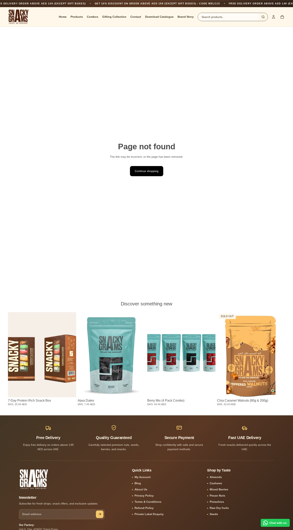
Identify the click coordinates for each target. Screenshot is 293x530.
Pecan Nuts (217, 495)
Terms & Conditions (148, 501)
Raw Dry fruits (219, 508)
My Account (143, 477)
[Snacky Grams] (34, 479)
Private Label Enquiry (149, 514)
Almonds (216, 477)
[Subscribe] (99, 514)
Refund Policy (144, 508)
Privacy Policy (144, 495)
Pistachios (217, 501)
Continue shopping (146, 171)
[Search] (263, 17)
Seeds (214, 514)
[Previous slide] (153, 354)
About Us (141, 489)
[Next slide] (209, 354)
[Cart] (282, 17)
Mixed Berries (219, 489)
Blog (138, 483)
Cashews (216, 483)
